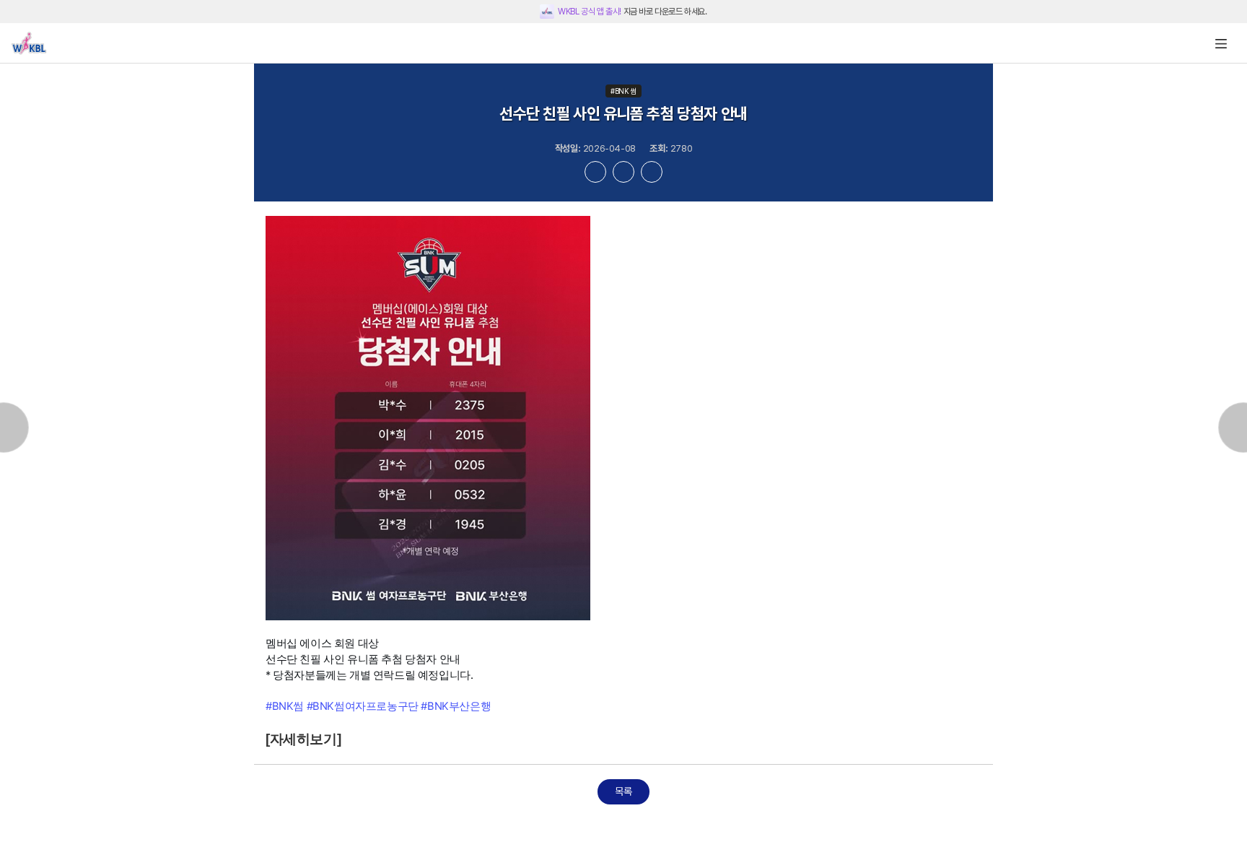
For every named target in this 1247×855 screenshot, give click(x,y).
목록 (623, 791)
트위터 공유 (623, 172)
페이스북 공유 (595, 172)
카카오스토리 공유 (651, 172)
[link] (285, 706)
